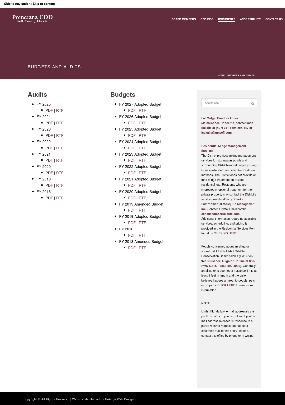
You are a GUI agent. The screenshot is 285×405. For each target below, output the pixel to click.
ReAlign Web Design (119, 399)
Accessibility (250, 19)
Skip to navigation (17, 3)
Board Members (184, 19)
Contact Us (274, 19)
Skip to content (44, 3)
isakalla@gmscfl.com (216, 132)
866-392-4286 (230, 266)
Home (221, 75)
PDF (49, 110)
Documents (226, 19)
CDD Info (207, 19)
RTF (59, 122)
